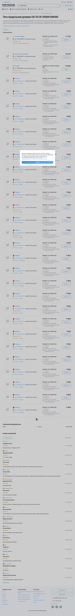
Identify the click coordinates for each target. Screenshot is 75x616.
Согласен (38, 162)
